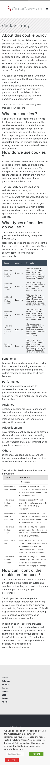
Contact (5, 691)
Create (5, 678)
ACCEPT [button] (36, 754)
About (4, 702)
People (5, 698)
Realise (5, 688)
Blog (4, 695)
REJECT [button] (11, 760)
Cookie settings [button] (14, 754)
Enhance (6, 681)
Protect (5, 685)
